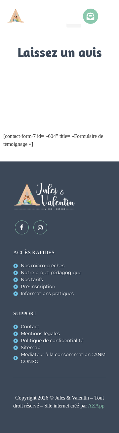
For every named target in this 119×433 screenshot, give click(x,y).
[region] (59, 365)
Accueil (43, 69)
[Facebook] (22, 227)
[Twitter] (40, 227)
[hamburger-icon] (73, 16)
